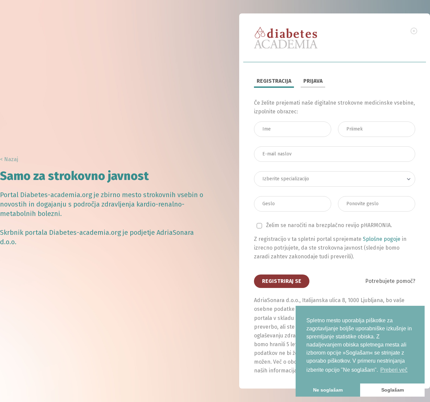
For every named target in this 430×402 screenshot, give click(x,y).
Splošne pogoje (381, 239)
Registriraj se (281, 281)
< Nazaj (9, 159)
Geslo (271, 194)
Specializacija (278, 169)
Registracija (274, 81)
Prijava (312, 81)
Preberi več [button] (393, 370)
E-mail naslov (278, 144)
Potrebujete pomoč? (390, 281)
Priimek (356, 119)
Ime (269, 119)
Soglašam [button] (392, 390)
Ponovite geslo (363, 194)
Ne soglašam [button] (328, 390)
